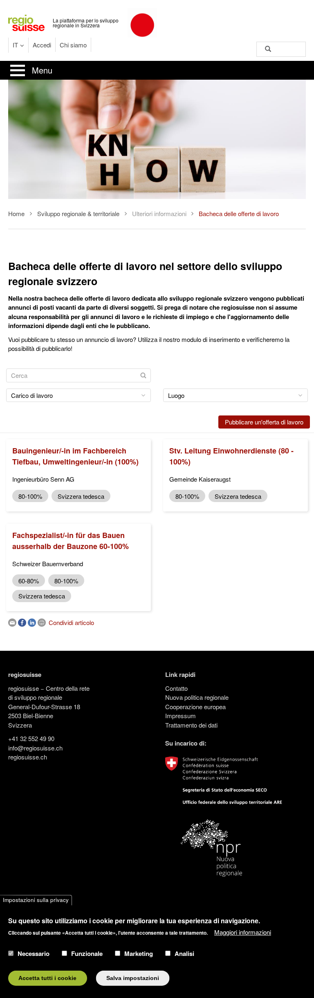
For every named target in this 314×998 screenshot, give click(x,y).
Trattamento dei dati (191, 725)
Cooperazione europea (195, 706)
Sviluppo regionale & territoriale (78, 213)
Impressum (180, 715)
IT (15, 44)
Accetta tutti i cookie (47, 978)
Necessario (33, 953)
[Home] (26, 22)
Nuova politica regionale (197, 697)
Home (16, 213)
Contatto (176, 688)
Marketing (138, 953)
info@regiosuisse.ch (35, 747)
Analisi (184, 953)
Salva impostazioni (132, 978)
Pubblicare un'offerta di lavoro (264, 422)
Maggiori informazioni (242, 932)
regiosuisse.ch (27, 756)
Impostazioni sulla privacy (36, 900)
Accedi (42, 44)
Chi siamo (73, 44)
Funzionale (87, 953)
